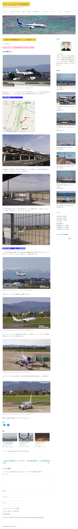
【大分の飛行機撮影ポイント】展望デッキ (25, 442)
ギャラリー (53, 11)
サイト (4, 502)
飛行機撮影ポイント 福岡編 (63, 229)
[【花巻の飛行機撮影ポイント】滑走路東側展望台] (9, 437)
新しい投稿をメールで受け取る (11, 511)
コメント (5, 474)
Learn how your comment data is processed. (33, 517)
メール (4, 496)
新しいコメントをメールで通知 (11, 508)
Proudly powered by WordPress (9, 526)
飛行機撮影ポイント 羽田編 (63, 227)
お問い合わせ (67, 11)
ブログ (60, 11)
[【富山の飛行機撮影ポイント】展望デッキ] (42, 437)
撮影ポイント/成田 (15, 11)
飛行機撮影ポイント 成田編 (63, 225)
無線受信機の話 (36, 11)
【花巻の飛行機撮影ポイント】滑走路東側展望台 (8, 442)
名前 (4, 491)
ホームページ (5, 11)
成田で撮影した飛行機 (61, 216)
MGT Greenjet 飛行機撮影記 (16, 4)
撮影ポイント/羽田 (26, 11)
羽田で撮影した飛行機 (61, 218)
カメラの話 (45, 11)
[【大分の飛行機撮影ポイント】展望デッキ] (26, 437)
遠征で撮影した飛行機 (13, 451)
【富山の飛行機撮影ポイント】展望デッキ (41, 442)
